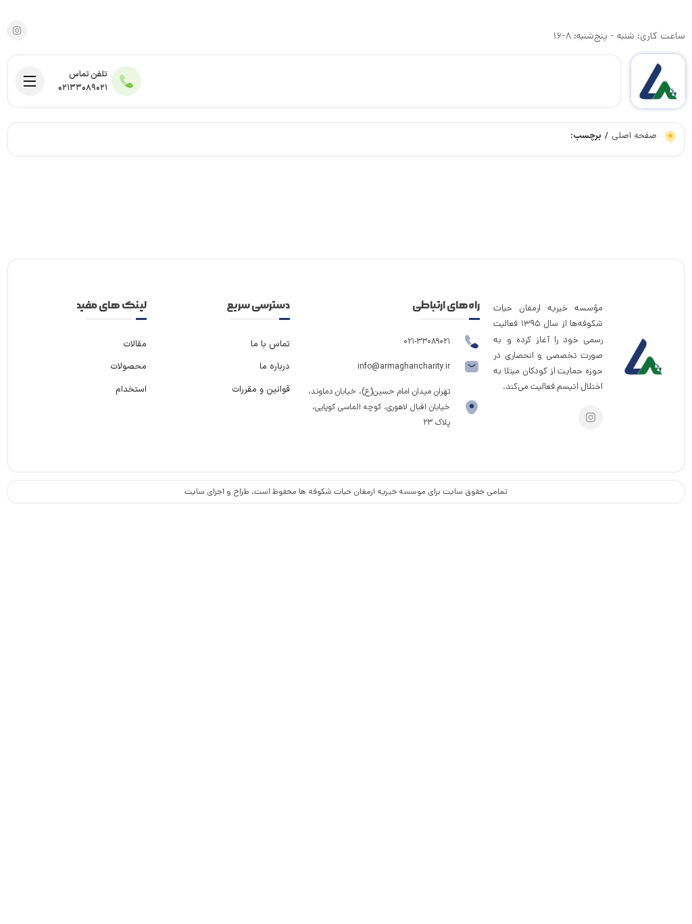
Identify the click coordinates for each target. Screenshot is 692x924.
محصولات (128, 366)
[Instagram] (17, 30)
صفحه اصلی (634, 136)
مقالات (135, 344)
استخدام (131, 389)
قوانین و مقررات (261, 389)
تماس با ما (270, 344)
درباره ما (275, 366)
